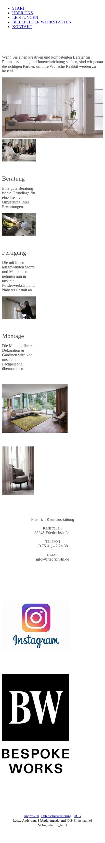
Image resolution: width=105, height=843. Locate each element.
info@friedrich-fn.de (52, 559)
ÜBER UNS (22, 13)
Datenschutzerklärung (56, 816)
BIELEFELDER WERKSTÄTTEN (42, 22)
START (18, 8)
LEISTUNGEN (25, 17)
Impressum (31, 816)
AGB (77, 816)
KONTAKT (22, 26)
